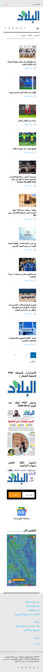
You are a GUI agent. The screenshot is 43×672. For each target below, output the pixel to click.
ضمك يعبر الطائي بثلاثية (27, 121)
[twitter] (9, 28)
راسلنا (37, 622)
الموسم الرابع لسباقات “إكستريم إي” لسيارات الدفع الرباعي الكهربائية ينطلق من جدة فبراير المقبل (22, 307)
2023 (30, 35)
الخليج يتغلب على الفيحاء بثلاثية (24, 149)
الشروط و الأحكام (32, 630)
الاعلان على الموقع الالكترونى (27, 614)
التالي (31, 361)
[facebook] (5, 28)
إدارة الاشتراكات (33, 606)
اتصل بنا (37, 643)
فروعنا (37, 638)
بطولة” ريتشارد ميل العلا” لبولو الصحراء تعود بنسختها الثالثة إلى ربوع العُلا (22, 212)
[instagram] (13, 28)
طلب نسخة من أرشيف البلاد (27, 626)
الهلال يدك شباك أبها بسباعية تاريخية (22, 92)
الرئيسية (37, 35)
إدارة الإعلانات (34, 610)
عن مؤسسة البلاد (32, 602)
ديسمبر (23, 35)
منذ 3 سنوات (28, 68)
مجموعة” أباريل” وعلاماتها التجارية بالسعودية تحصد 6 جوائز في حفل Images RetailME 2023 (23, 179)
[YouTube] (20, 28)
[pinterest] (17, 28)
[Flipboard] (24, 28)
